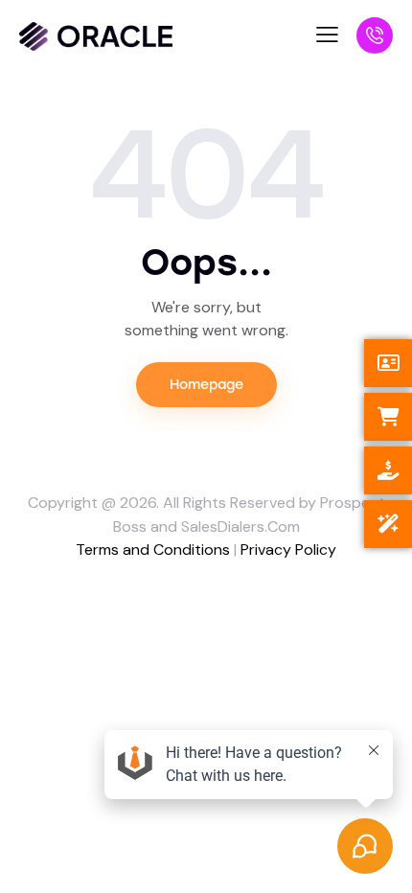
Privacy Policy (288, 549)
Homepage (206, 385)
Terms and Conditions (153, 549)
